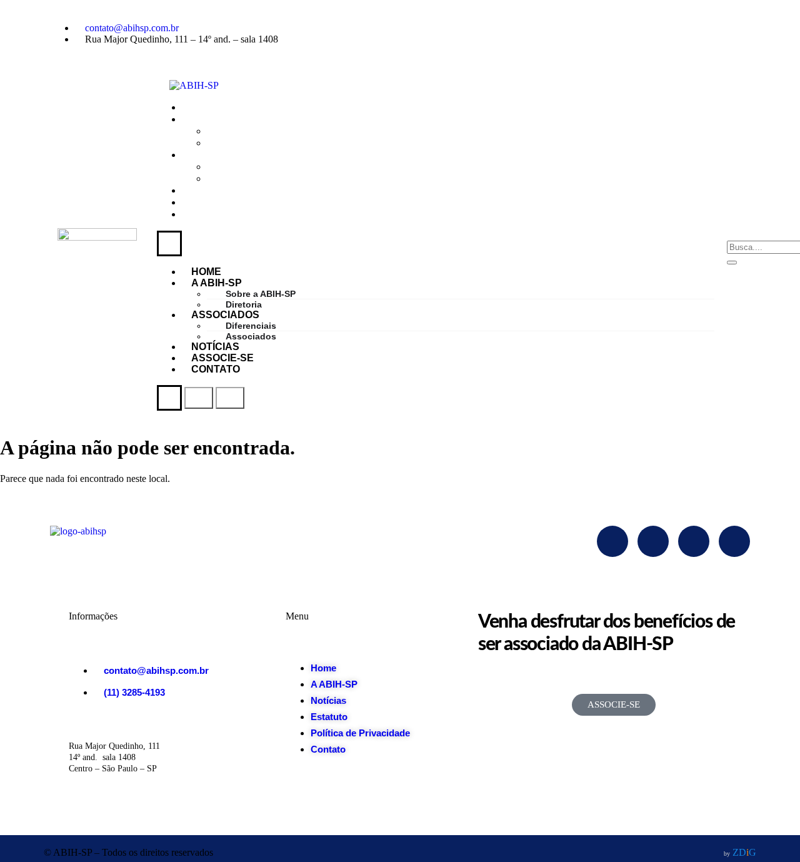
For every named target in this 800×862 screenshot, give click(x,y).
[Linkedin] (734, 28)
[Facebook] (576, 28)
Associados (260, 178)
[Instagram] (629, 28)
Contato (218, 214)
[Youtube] (682, 28)
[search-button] (732, 262)
